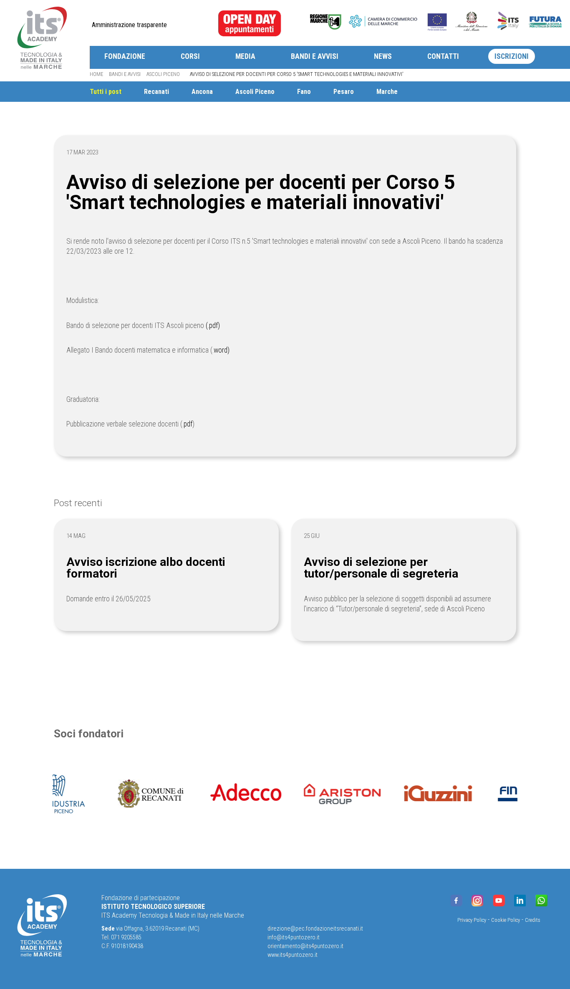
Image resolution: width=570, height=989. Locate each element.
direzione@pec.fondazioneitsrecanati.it (315, 928)
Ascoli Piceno (163, 74)
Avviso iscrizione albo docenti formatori (145, 567)
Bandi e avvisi (314, 56)
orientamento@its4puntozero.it (305, 946)
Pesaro (343, 92)
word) (222, 350)
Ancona (202, 92)
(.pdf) (213, 325)
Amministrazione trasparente (129, 25)
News (383, 56)
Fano (304, 92)
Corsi (190, 56)
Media (245, 56)
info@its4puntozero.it (293, 937)
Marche (387, 92)
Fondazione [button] (124, 56)
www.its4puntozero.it (292, 955)
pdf (188, 424)
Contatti (443, 56)
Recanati (156, 92)
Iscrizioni (511, 56)
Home (96, 74)
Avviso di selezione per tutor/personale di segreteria (381, 567)
